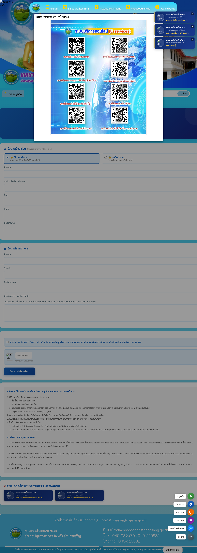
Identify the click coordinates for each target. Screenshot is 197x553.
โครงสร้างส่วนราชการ (76, 7)
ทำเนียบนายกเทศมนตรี (107, 7)
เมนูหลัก (51, 7)
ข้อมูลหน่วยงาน (165, 7)
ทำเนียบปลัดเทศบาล (138, 7)
